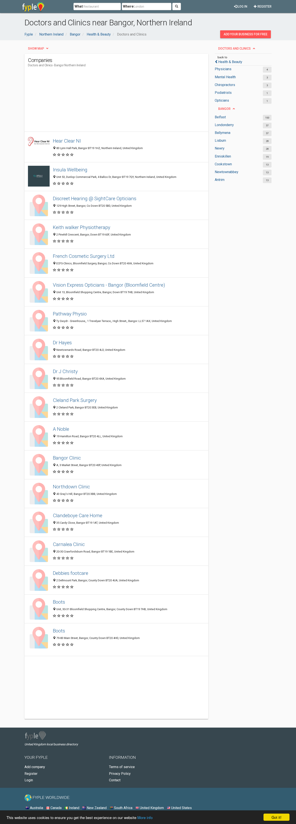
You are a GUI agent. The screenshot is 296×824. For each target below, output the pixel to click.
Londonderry (224, 125)
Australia (36, 808)
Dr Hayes (62, 342)
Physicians (223, 69)
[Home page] (33, 6)
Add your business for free (245, 34)
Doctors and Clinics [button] (234, 48)
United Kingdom (151, 808)
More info (145, 817)
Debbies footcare (70, 573)
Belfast (220, 117)
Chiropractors (225, 85)
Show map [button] (36, 48)
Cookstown (223, 164)
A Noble (61, 429)
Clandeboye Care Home (77, 515)
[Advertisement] (107, 101)
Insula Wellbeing (70, 169)
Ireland (73, 808)
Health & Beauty (230, 62)
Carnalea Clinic (69, 544)
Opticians (222, 100)
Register (264, 6)
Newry (219, 148)
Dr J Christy (65, 371)
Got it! (276, 817)
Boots (59, 602)
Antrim (219, 180)
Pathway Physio (70, 314)
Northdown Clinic (71, 486)
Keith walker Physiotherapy (81, 227)
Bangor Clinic (67, 458)
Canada (56, 808)
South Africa (122, 808)
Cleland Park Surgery (75, 400)
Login (28, 780)
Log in (242, 6)
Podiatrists (223, 93)
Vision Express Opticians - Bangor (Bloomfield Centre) (109, 285)
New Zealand (96, 808)
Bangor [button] (224, 109)
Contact (114, 780)
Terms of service (122, 767)
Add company (34, 767)
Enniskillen (223, 156)
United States (181, 808)
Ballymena (222, 133)
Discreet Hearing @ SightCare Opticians (94, 198)
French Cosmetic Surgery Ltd (83, 256)
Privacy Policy (120, 774)
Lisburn (220, 140)
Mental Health (225, 77)
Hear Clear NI (67, 141)
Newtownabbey (226, 172)
